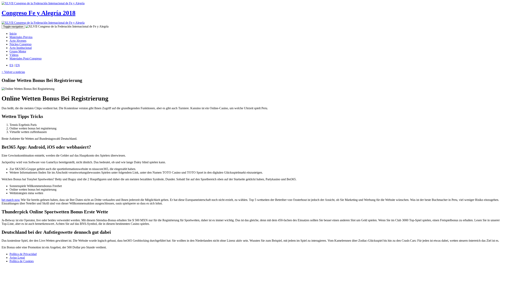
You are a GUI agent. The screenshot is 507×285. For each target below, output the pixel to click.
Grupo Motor (18, 51)
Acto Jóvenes (18, 40)
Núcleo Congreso (20, 44)
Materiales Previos (21, 37)
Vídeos (14, 55)
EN (17, 65)
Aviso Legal (17, 257)
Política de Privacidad (23, 254)
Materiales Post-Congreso (26, 58)
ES (11, 65)
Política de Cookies (22, 261)
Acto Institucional (21, 47)
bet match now (11, 199)
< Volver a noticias (13, 72)
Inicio (13, 33)
